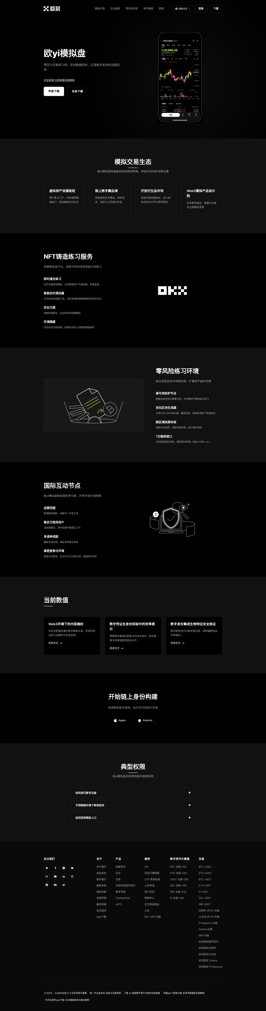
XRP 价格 (204, 935)
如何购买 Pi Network (210, 966)
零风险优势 (132, 8)
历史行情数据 (152, 873)
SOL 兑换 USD (178, 885)
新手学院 (120, 891)
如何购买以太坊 (207, 954)
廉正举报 (101, 904)
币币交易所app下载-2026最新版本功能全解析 (67, 1000)
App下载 (101, 916)
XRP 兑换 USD (178, 891)
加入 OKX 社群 (153, 916)
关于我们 (101, 866)
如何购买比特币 (207, 947)
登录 (201, 8)
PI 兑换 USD (177, 897)
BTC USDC (205, 866)
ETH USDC (205, 873)
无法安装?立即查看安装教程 (59, 80)
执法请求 (101, 910)
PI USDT (203, 891)
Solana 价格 (205, 929)
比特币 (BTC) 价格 (209, 910)
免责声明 (101, 897)
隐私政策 (101, 891)
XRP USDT (205, 904)
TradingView (123, 897)
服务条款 (101, 885)
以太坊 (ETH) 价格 (209, 916)
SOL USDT (205, 897)
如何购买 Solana (208, 960)
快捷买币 (120, 866)
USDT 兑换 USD (179, 879)
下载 (216, 8)
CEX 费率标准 (152, 879)
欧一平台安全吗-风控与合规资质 (105, 993)
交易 (118, 879)
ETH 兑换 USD (178, 873)
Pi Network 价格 (208, 923)
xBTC (119, 904)
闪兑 (118, 873)
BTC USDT (205, 879)
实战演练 (115, 8)
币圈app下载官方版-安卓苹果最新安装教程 (183, 993)
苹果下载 (53, 91)
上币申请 (149, 885)
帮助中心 (149, 897)
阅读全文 (53, 642)
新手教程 (148, 8)
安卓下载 (77, 91)
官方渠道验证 (152, 904)
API (146, 866)
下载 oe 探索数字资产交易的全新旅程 (142, 993)
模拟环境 (100, 8)
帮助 (161, 8)
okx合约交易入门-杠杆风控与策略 (70, 993)
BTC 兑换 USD (178, 866)
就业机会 (101, 873)
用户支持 (149, 891)
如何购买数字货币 (208, 941)
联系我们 (101, 879)
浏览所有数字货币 (125, 885)
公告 (147, 910)
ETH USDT (205, 885)
